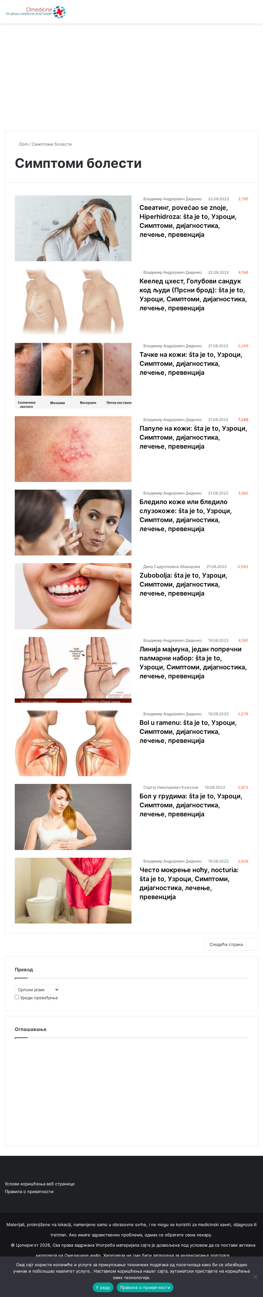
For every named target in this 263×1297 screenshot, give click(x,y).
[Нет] (255, 1277)
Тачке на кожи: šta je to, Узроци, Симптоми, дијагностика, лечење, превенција (191, 363)
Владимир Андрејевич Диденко (172, 198)
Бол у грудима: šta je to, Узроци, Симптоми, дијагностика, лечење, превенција (191, 805)
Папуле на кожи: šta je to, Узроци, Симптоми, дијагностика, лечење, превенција (193, 437)
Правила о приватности (29, 1191)
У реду (103, 1287)
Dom (23, 144)
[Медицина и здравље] (35, 11)
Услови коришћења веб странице (40, 1183)
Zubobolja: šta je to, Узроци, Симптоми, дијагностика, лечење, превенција (183, 584)
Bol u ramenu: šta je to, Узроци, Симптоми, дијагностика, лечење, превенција (188, 731)
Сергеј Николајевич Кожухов (170, 787)
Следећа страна (226, 944)
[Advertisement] (131, 75)
